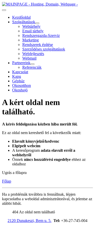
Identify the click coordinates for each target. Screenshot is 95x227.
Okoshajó (20, 90)
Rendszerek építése (37, 44)
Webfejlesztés (33, 54)
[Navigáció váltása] (4, 10)
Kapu (16, 76)
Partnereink (21, 63)
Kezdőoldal (21, 17)
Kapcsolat (20, 72)
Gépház (18, 81)
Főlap (6, 181)
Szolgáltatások (23, 22)
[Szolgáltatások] (37, 23)
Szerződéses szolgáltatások (43, 49)
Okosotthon (21, 85)
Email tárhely (33, 31)
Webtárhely (31, 26)
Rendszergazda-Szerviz (41, 35)
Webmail (29, 58)
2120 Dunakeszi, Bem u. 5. (29, 220)
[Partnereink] (32, 64)
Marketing (30, 40)
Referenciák (32, 67)
